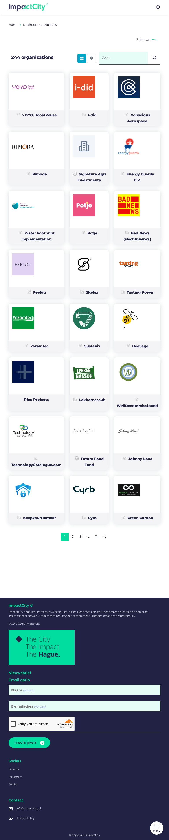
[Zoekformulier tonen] (158, 7)
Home (13, 25)
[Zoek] (154, 58)
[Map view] (91, 58)
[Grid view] (81, 58)
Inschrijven (25, 742)
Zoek (106, 58)
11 (96, 537)
